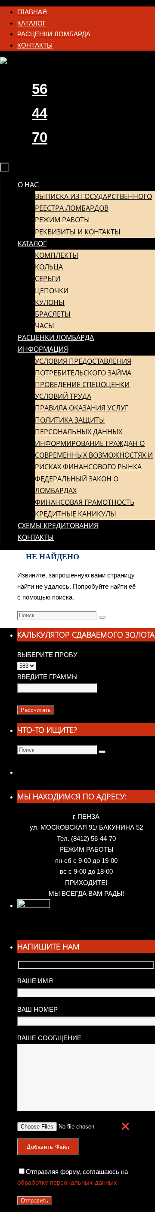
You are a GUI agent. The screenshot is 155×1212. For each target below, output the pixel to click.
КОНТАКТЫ (35, 45)
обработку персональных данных (67, 1182)
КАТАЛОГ (31, 23)
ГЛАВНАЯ (32, 12)
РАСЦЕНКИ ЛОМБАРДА (53, 34)
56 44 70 (39, 113)
